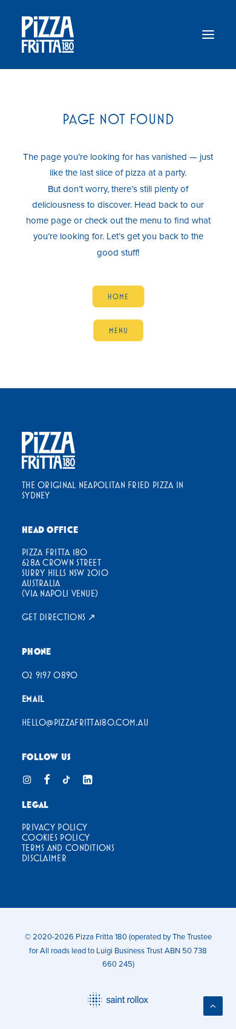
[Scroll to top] (213, 1005)
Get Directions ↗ (59, 617)
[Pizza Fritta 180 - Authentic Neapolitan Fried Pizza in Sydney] (48, 450)
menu (151, 220)
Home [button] (118, 296)
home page (48, 220)
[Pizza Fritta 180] (48, 34)
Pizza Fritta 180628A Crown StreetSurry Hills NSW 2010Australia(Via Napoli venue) (65, 572)
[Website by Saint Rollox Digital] (118, 1000)
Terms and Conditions (68, 847)
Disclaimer (44, 858)
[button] (208, 34)
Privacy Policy (54, 827)
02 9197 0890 (50, 675)
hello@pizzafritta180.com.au (85, 722)
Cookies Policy (56, 837)
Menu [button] (117, 330)
